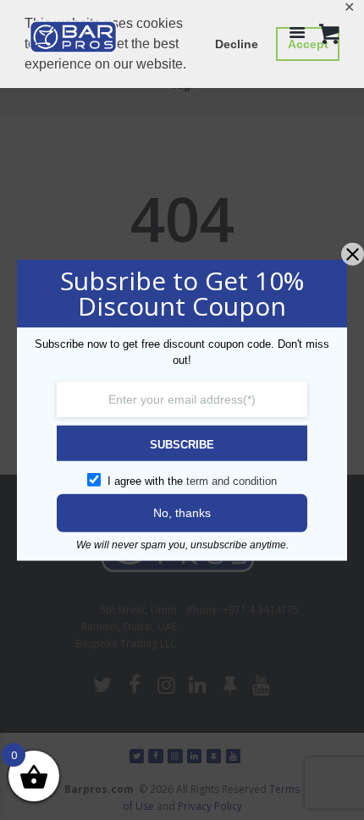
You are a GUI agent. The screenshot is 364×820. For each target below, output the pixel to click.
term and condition (231, 480)
